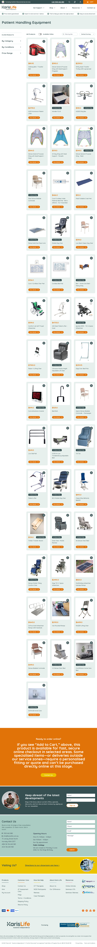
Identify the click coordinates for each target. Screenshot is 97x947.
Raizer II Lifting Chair (35, 368)
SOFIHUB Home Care (35, 711)
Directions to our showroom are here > (42, 865)
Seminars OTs (70, 889)
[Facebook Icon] (83, 910)
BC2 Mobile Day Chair (59, 498)
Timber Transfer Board (35, 541)
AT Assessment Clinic (23, 890)
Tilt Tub (78, 453)
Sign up (72, 805)
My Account (6, 893)
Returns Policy (23, 905)
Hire (3, 889)
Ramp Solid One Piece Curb (37, 243)
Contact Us (48, 775)
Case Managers (39, 896)
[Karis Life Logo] (9, 8)
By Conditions (8, 47)
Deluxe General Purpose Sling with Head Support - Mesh (36, 156)
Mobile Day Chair (57, 243)
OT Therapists (38, 886)
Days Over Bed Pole (82, 368)
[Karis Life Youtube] (90, 910)
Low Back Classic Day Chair (84, 243)
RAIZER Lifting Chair (82, 626)
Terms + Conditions (24, 898)
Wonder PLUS (56, 111)
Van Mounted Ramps (58, 626)
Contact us (91, 8)
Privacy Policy (79, 943)
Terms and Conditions (89, 943)
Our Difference (55, 889)
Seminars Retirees (72, 893)
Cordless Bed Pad (57, 283)
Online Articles (71, 886)
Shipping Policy (23, 901)
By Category (7, 41)
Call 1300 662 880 (58, 2)
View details (33, 75)
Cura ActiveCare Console (36, 411)
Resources (76, 8)
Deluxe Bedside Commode (36, 668)
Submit (72, 850)
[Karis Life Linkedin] (94, 910)
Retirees (36, 893)
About (62, 8)
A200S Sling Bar (81, 111)
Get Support (37, 8)
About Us (53, 886)
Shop (51, 8)
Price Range (7, 53)
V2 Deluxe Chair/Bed (58, 668)
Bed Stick (55, 411)
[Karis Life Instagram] (86, 910)
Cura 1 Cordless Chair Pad (36, 283)
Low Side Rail (32, 453)
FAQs (19, 895)
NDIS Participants (40, 889)
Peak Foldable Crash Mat (83, 198)
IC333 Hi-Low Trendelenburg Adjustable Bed (60, 456)
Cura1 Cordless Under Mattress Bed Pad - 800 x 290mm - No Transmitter (60, 201)
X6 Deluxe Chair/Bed (82, 541)
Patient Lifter (32, 498)
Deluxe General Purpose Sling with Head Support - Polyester (60, 69)
